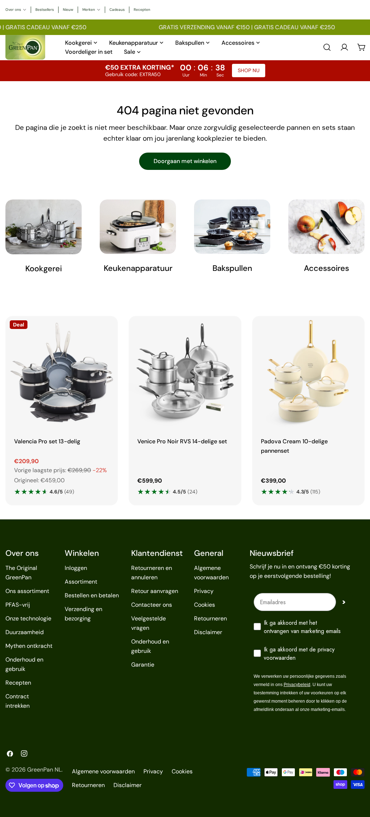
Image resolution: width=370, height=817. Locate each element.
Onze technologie (28, 618)
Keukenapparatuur (138, 268)
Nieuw (68, 9)
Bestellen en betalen (92, 595)
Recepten (142, 9)
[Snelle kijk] (107, 332)
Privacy (204, 591)
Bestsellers (44, 9)
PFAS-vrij (17, 605)
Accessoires (326, 268)
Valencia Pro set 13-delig (47, 441)
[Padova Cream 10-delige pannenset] (308, 372)
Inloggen (76, 568)
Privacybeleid (297, 684)
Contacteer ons (151, 605)
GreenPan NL (44, 769)
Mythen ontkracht (28, 646)
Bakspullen (232, 268)
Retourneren (210, 618)
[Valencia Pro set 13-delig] (61, 372)
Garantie (142, 664)
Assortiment (81, 581)
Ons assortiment (27, 591)
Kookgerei (43, 268)
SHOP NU (248, 70)
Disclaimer (208, 632)
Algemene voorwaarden (103, 771)
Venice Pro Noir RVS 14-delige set (182, 441)
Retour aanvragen (154, 591)
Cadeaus (117, 9)
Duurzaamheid (24, 632)
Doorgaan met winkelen (185, 161)
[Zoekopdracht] (327, 47)
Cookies (204, 605)
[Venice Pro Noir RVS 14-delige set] (185, 372)
